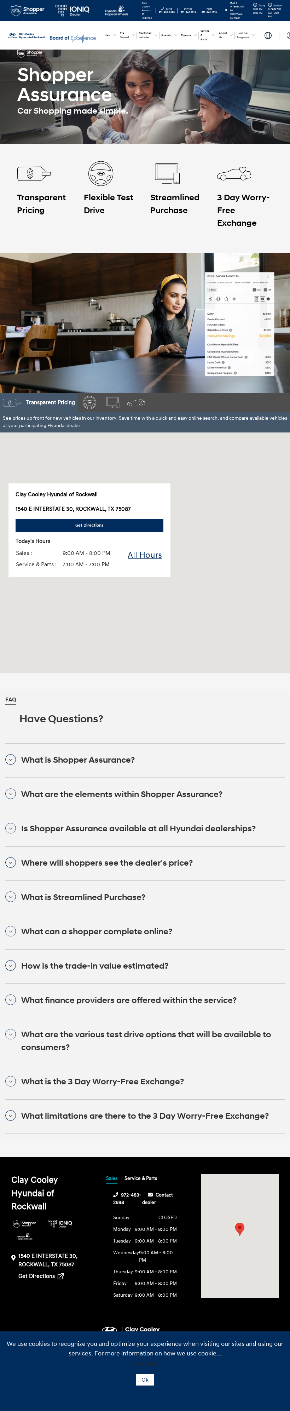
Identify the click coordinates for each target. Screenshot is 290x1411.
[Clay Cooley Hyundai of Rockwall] (27, 35)
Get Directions (37, 1276)
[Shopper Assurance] (24, 1224)
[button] (239, 1229)
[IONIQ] (60, 1224)
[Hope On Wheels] (24, 1236)
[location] (226, 10)
